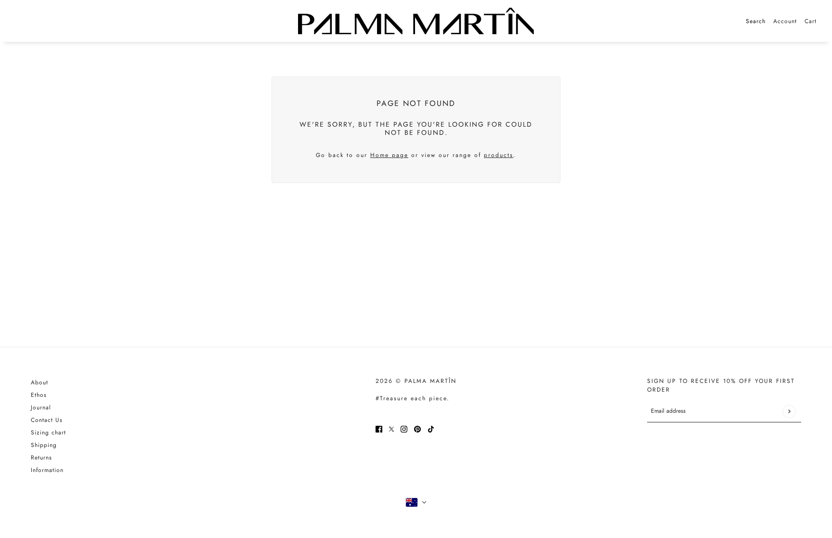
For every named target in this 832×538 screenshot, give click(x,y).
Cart (811, 21)
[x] (391, 428)
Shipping (44, 445)
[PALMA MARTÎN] (416, 21)
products (498, 155)
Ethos (39, 395)
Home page (389, 155)
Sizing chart (48, 432)
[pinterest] (417, 428)
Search (756, 21)
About (39, 382)
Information (47, 470)
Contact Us (47, 420)
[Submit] (788, 411)
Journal (41, 407)
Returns (41, 457)
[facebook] (379, 428)
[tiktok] (431, 428)
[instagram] (404, 428)
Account (785, 21)
